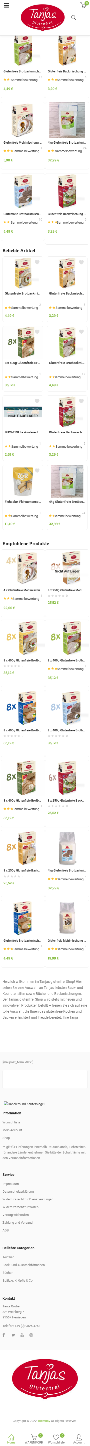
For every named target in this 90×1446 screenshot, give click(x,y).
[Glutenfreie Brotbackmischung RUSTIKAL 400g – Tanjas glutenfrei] (67, 329)
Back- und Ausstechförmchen (23, 1265)
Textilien (8, 1257)
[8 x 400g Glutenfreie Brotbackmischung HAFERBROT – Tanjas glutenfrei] (23, 693)
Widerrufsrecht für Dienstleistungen (27, 1199)
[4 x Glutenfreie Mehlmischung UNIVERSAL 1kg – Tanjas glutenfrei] (23, 552)
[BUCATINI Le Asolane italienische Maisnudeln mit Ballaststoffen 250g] (23, 399)
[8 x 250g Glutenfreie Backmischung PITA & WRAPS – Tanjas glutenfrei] (67, 763)
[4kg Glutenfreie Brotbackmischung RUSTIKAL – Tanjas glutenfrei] (67, 105)
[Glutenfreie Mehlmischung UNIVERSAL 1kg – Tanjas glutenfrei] (23, 105)
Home (11, 1442)
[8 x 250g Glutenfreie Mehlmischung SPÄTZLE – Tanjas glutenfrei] (67, 552)
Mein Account (12, 1130)
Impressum (10, 1184)
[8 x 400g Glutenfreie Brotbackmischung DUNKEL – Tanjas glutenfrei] (67, 693)
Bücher (7, 1273)
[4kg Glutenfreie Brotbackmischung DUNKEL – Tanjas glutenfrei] (67, 833)
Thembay (44, 1421)
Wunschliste (11, 1122)
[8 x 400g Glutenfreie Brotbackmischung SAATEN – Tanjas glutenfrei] (23, 623)
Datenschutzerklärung (18, 1191)
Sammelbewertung (24, 80)
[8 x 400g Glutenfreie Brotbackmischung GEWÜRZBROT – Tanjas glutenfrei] (23, 329)
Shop (6, 1138)
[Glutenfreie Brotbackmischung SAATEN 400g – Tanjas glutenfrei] (23, 260)
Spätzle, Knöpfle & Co (17, 1280)
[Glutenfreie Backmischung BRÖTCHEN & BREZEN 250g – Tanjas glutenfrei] (67, 260)
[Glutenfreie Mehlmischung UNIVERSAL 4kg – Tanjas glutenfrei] (67, 903)
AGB (5, 1230)
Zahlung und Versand (17, 1222)
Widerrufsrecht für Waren (20, 1207)
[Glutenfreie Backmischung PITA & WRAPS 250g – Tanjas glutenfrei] (67, 176)
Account (78, 1442)
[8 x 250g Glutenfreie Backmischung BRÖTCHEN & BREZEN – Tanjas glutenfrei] (23, 833)
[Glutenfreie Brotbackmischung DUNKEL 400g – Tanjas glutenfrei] (23, 176)
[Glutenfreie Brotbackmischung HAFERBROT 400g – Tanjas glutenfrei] (23, 903)
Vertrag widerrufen (15, 1215)
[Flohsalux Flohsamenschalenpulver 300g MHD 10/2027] (23, 468)
